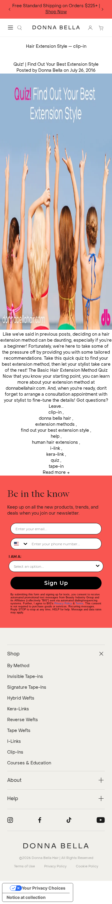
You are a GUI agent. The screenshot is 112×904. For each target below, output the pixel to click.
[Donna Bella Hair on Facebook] (39, 820)
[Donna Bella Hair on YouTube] (100, 820)
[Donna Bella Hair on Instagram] (10, 820)
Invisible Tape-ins (25, 676)
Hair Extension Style (46, 46)
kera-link (55, 454)
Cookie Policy (87, 866)
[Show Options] (98, 566)
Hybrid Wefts (20, 698)
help (55, 436)
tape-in (56, 466)
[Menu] (10, 28)
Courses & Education (29, 763)
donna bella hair (55, 418)
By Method (18, 666)
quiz (55, 460)
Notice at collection (26, 897)
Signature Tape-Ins (26, 687)
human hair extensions (55, 442)
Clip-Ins (15, 752)
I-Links (14, 741)
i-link (55, 448)
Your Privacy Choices (43, 887)
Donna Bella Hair (45, 858)
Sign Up (56, 583)
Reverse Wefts (22, 720)
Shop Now (56, 12)
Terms (79, 603)
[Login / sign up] (90, 28)
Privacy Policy (63, 603)
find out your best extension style (55, 430)
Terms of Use (24, 866)
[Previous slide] (9, 9)
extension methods (55, 424)
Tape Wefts (18, 730)
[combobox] (20, 543)
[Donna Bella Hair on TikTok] (69, 820)
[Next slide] (102, 9)
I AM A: (15, 556)
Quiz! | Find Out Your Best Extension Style (56, 64)
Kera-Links (18, 709)
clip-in (55, 412)
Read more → (56, 472)
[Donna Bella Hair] (56, 845)
